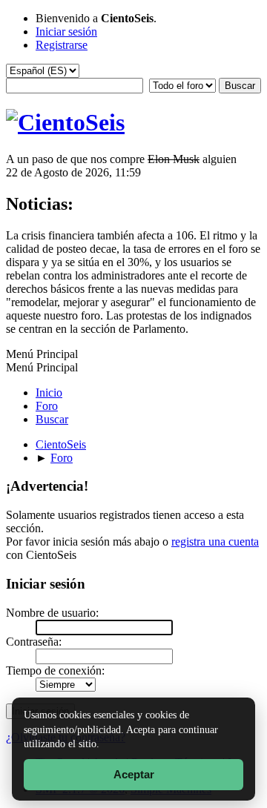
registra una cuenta (215, 541)
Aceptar (133, 774)
